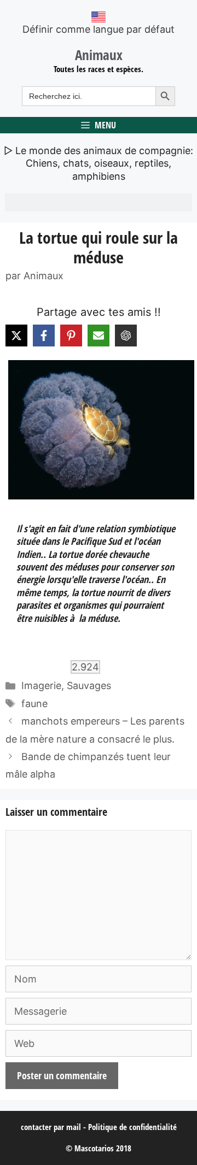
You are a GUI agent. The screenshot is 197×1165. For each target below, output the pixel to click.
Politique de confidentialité (132, 1126)
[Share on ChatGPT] (126, 335)
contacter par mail (51, 1126)
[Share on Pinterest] (71, 335)
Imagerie (41, 685)
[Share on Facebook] (44, 335)
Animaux (99, 54)
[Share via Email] (98, 335)
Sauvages (89, 685)
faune (34, 703)
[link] (98, 429)
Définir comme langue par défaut (98, 29)
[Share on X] (16, 335)
